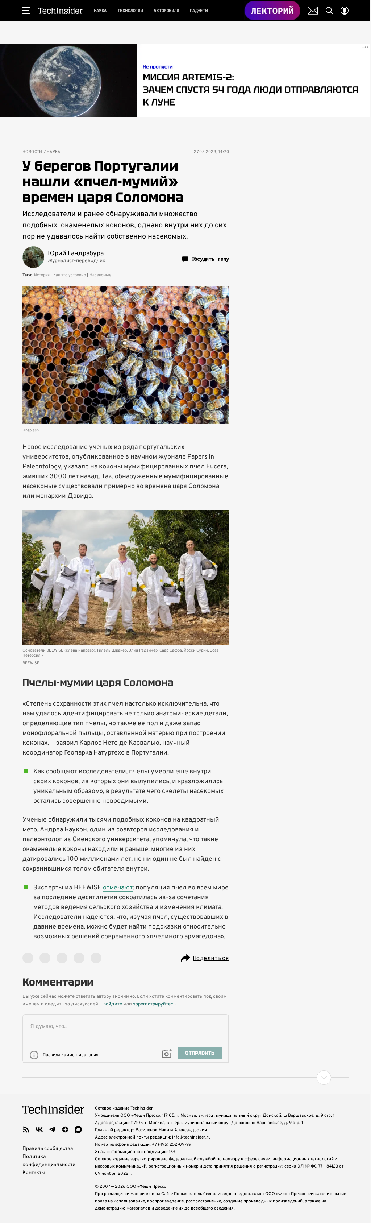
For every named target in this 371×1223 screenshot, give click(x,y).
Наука (54, 152)
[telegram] (52, 1129)
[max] (78, 1129)
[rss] (26, 1129)
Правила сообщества (47, 1149)
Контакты (33, 1173)
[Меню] (26, 11)
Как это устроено (69, 275)
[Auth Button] (345, 11)
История (42, 275)
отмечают (118, 888)
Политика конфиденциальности (48, 1161)
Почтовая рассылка (313, 11)
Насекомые (100, 275)
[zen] (65, 1129)
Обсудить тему (210, 259)
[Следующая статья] (185, 1077)
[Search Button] (329, 11)
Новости (32, 152)
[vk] (39, 1129)
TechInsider (60, 10)
